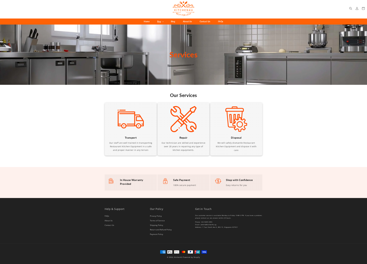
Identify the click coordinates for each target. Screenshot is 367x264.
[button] (160, 22)
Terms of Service (157, 220)
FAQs (107, 216)
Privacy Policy (156, 216)
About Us (109, 220)
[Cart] (363, 8)
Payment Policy (156, 234)
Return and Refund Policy (161, 229)
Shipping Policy (156, 225)
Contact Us (109, 225)
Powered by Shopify (191, 257)
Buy (159, 21)
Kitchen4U (178, 257)
